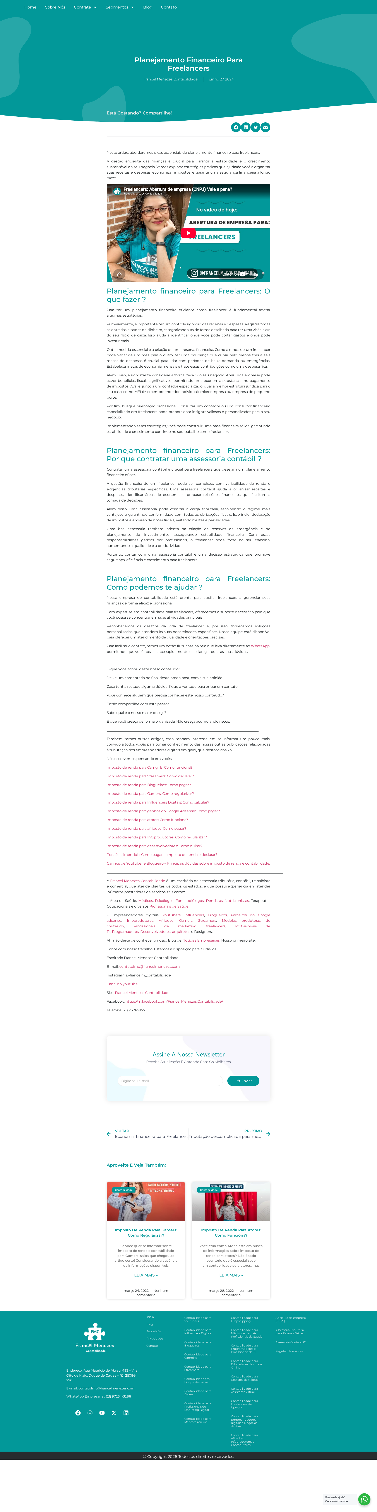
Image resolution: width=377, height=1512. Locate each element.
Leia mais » (146, 1275)
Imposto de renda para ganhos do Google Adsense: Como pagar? (163, 811)
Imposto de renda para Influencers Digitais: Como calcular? (158, 802)
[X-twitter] (114, 1413)
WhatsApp (260, 646)
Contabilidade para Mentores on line (197, 1420)
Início (150, 1317)
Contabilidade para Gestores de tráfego (245, 1378)
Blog (147, 7)
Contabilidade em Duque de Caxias (197, 1380)
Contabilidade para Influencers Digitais (197, 1331)
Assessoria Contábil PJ (291, 1342)
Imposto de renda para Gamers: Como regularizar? (150, 794)
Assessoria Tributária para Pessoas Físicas (290, 1331)
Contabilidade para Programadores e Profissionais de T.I (244, 1349)
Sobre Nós (55, 7)
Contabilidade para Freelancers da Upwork (244, 1404)
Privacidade (154, 1338)
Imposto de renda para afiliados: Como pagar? (146, 828)
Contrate (82, 7)
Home (30, 7)
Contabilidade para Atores (197, 1392)
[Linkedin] (126, 1413)
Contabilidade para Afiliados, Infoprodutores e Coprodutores (244, 1440)
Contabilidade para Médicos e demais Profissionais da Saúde (246, 1333)
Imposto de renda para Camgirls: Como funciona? (149, 767)
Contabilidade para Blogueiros (197, 1343)
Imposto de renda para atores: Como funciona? (147, 820)
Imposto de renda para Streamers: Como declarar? (150, 776)
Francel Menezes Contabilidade (142, 993)
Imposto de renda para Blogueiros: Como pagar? (149, 785)
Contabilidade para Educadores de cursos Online (246, 1364)
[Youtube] (102, 1413)
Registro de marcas (289, 1351)
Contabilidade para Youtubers (197, 1319)
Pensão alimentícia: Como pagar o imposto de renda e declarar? (162, 855)
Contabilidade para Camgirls (197, 1356)
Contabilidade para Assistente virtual (244, 1390)
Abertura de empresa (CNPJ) (291, 1319)
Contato (169, 7)
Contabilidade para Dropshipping (244, 1319)
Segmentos (117, 7)
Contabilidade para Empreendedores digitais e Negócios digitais (244, 1421)
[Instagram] (90, 1413)
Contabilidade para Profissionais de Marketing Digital (197, 1406)
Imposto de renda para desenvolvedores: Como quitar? (154, 846)
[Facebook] (78, 1413)
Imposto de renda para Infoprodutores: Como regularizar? (157, 837)
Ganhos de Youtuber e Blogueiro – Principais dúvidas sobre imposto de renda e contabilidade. (188, 863)
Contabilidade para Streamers (197, 1368)
